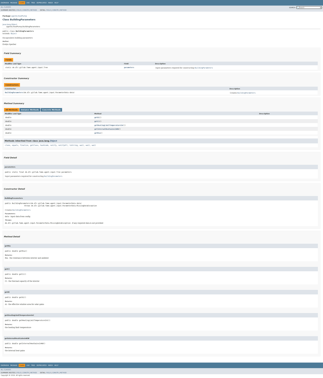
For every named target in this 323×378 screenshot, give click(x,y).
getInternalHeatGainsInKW (106, 129)
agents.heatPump (19, 16)
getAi (96, 117)
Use (28, 3)
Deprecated (42, 3)
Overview (5, 3)
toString (74, 145)
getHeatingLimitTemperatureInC (109, 125)
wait (82, 145)
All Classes (6, 7)
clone (7, 145)
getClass (34, 145)
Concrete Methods (51, 110)
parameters (129, 67)
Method (33, 10)
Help (56, 3)
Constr (26, 10)
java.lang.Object (10, 24)
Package (13, 3)
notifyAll (63, 145)
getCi (96, 121)
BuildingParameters (14, 92)
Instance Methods (30, 110)
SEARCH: (292, 7)
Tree (33, 3)
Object (14, 34)
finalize (24, 145)
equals (15, 145)
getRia (97, 133)
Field (19, 10)
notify (53, 145)
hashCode (44, 145)
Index (50, 3)
